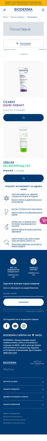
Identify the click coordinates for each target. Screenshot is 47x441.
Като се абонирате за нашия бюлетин (20, 288)
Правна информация (11, 413)
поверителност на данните (35, 311)
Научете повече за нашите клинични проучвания (26, 230)
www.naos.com (10, 352)
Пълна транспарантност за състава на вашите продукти (27, 245)
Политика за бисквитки (12, 416)
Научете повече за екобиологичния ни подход (27, 213)
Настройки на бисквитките (14, 423)
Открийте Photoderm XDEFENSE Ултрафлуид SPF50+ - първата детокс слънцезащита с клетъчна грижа (23, 3)
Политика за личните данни (14, 420)
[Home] (23, 10)
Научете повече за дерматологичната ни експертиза (27, 201)
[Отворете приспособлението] (43, 220)
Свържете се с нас (13, 275)
